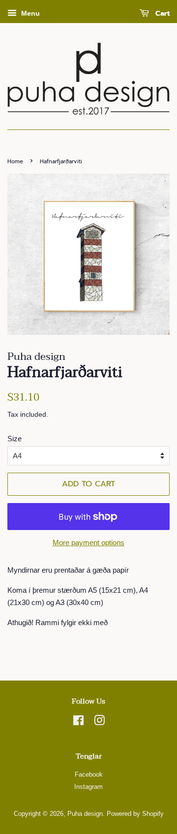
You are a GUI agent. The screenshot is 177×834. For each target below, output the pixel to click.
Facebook (89, 774)
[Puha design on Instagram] (99, 722)
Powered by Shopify (135, 813)
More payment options (88, 542)
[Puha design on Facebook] (78, 722)
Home (15, 161)
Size (14, 438)
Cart (161, 13)
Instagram (88, 786)
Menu (29, 13)
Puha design (85, 813)
